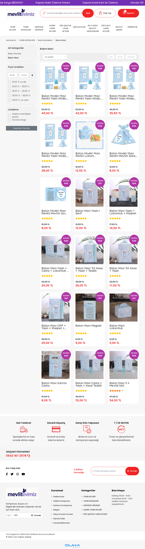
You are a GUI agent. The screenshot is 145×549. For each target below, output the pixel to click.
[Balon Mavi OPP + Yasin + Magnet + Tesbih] (55, 308)
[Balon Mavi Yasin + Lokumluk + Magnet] (123, 193)
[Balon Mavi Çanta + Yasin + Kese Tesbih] (89, 365)
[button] (105, 13)
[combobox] (9, 515)
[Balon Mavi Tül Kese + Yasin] (123, 250)
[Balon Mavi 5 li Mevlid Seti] (123, 365)
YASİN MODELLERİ (91, 501)
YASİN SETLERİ (89, 496)
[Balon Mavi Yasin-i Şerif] (89, 193)
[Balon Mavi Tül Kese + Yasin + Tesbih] (89, 250)
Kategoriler (88, 490)
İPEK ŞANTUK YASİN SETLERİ (95, 514)
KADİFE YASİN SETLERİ (93, 509)
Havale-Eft (137, 2)
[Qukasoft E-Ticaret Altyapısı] (72, 546)
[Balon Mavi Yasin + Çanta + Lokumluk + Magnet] (55, 250)
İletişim (56, 509)
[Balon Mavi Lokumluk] (123, 308)
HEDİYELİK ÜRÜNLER (92, 505)
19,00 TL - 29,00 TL (21, 91)
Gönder (133, 471)
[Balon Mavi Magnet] (89, 308)
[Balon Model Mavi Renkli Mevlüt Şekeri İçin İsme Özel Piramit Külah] (123, 135)
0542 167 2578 (16, 456)
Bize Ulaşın (118, 490)
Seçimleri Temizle (21, 128)
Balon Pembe (14, 53)
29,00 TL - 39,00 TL (21, 95)
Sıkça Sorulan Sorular (63, 514)
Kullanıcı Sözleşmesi (62, 505)
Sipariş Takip (59, 518)
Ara (88, 13)
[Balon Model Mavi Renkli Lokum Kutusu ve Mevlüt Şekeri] (89, 135)
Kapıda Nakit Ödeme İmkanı (53, 2)
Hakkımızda (58, 496)
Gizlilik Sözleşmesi (61, 501)
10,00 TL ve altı (19, 81)
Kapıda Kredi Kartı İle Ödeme (100, 2)
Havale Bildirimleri (61, 523)
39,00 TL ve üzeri (20, 100)
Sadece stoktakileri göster (21, 115)
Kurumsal (57, 490)
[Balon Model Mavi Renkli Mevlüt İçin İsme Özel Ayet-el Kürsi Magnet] (55, 193)
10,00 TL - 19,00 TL (20, 86)
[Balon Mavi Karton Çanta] (55, 365)
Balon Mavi (13, 57)
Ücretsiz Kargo (19, 119)
